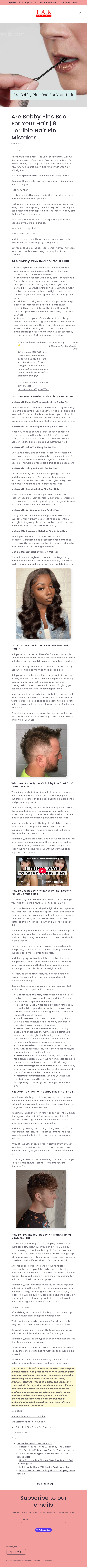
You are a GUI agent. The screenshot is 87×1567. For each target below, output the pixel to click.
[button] (5, 13)
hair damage (54, 304)
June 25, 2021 (75, 345)
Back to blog (45, 1483)
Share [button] (17, 150)
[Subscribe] (63, 1520)
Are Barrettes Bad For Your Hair (28, 1421)
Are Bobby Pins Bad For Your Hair (34, 1443)
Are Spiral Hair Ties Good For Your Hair (31, 1427)
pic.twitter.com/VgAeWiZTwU (33, 389)
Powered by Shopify (32, 1561)
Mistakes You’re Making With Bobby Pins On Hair (45, 1446)
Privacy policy (47, 1561)
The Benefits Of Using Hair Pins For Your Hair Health (46, 1450)
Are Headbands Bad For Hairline (28, 1416)
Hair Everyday (18, 1561)
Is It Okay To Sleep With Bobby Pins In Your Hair (44, 1467)
